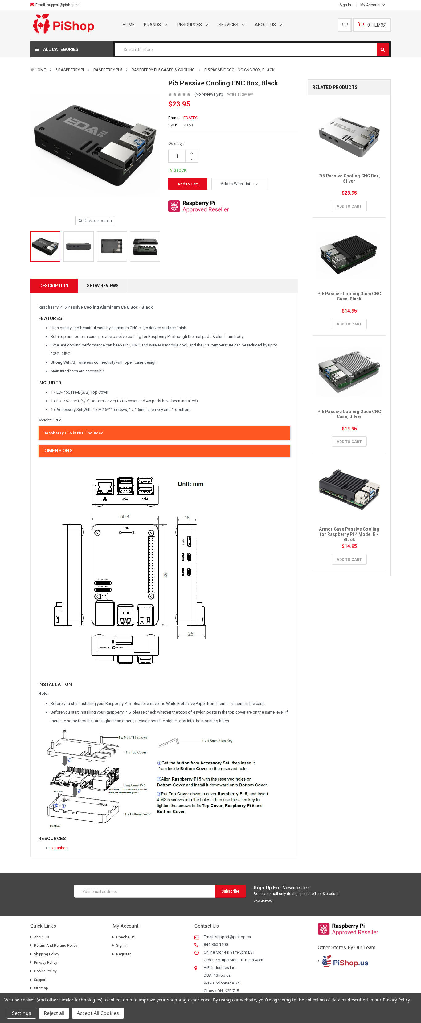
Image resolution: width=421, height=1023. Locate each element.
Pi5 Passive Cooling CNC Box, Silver (349, 178)
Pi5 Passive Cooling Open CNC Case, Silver (349, 414)
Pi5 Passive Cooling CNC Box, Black (239, 70)
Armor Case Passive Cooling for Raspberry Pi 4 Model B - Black (349, 534)
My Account (371, 5)
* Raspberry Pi (69, 70)
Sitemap (41, 988)
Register (123, 954)
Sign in (345, 5)
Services (229, 24)
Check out (125, 937)
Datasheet (60, 848)
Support (40, 980)
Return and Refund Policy (55, 945)
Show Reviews (103, 285)
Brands (153, 24)
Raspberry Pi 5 (107, 70)
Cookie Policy (45, 971)
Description (53, 285)
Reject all (54, 1013)
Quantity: (176, 143)
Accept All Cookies (98, 1013)
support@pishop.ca (63, 5)
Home (129, 24)
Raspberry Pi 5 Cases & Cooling (163, 70)
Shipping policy (46, 954)
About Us (266, 24)
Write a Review (240, 94)
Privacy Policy (45, 962)
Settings (21, 1013)
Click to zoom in (97, 220)
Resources (190, 24)
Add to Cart (349, 206)
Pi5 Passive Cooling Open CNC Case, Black (349, 296)
